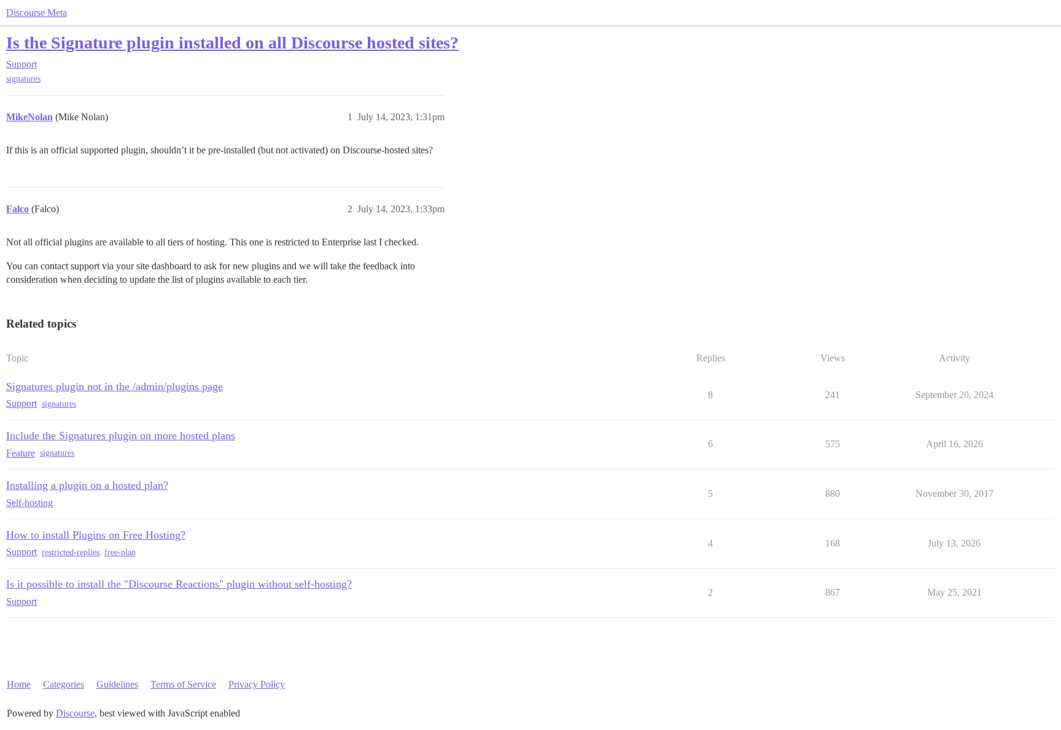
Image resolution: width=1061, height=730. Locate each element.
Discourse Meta (36, 12)
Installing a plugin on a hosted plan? (87, 485)
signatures (23, 78)
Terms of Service (183, 684)
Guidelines (117, 684)
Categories (63, 684)
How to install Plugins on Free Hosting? (95, 535)
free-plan (120, 552)
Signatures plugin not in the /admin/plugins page (114, 386)
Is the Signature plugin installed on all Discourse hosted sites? (232, 42)
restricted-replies (70, 552)
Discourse (75, 713)
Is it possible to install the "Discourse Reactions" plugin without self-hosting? (179, 584)
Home (19, 684)
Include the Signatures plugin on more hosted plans (120, 435)
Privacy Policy (256, 684)
